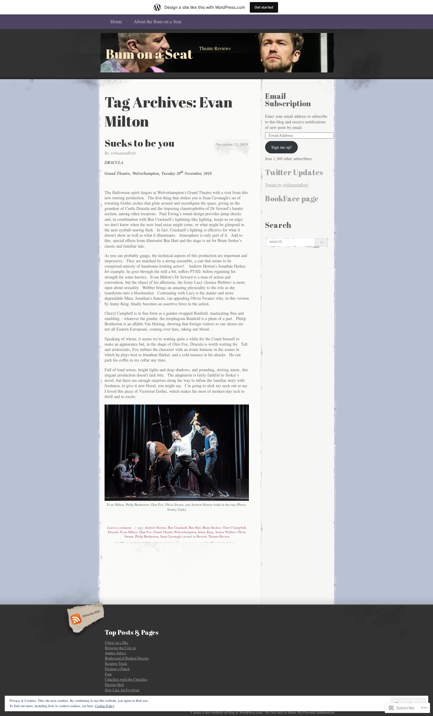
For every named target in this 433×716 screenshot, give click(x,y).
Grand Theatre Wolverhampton (174, 532)
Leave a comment (119, 527)
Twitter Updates (294, 172)
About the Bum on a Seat (157, 21)
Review (201, 536)
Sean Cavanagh (170, 536)
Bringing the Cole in (120, 647)
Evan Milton (128, 532)
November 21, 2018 (232, 144)
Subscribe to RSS (85, 619)
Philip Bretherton (146, 536)
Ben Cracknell (177, 527)
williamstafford (122, 153)
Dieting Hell (114, 684)
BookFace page (291, 198)
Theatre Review (218, 536)
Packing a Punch (117, 668)
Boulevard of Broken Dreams (127, 658)
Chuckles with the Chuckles (126, 679)
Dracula (113, 532)
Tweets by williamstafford (286, 185)
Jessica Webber (225, 532)
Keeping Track (116, 663)
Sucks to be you (139, 143)
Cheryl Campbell (234, 527)
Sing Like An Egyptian (122, 689)
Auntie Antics (115, 652)
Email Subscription (288, 99)
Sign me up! (281, 147)
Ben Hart (195, 527)
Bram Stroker (212, 527)
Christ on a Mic (116, 642)
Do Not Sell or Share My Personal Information (299, 712)
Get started (263, 7)
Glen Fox (145, 532)
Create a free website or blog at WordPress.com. (227, 712)
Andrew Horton (155, 527)
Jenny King (206, 532)
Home (116, 21)
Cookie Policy (105, 705)
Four (108, 674)
